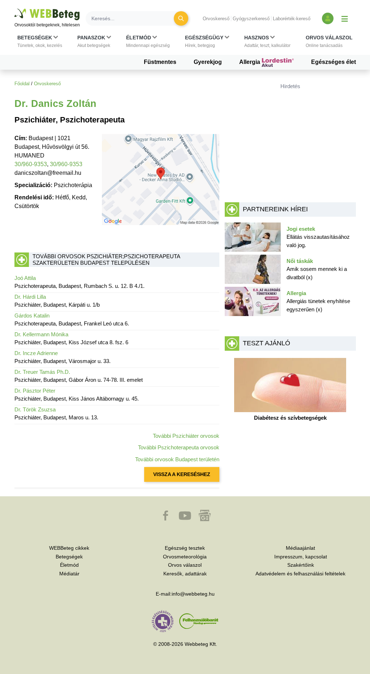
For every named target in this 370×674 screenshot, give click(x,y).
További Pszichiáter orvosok (186, 436)
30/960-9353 (30, 164)
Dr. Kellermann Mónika (41, 334)
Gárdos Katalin (32, 315)
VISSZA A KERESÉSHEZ (181, 474)
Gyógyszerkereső (251, 18)
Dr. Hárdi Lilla (30, 297)
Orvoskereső (216, 18)
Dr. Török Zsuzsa (35, 409)
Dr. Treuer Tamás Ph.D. (42, 372)
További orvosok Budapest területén (177, 459)
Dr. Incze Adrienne (36, 353)
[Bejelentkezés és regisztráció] (328, 18)
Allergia (250, 62)
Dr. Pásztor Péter (34, 391)
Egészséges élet (333, 62)
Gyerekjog (208, 62)
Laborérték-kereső (291, 18)
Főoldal (22, 83)
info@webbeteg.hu (193, 594)
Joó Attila (25, 278)
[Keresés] (181, 18)
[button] (39, 41)
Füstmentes (160, 62)
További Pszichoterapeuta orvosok (178, 447)
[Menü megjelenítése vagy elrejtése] (344, 18)
